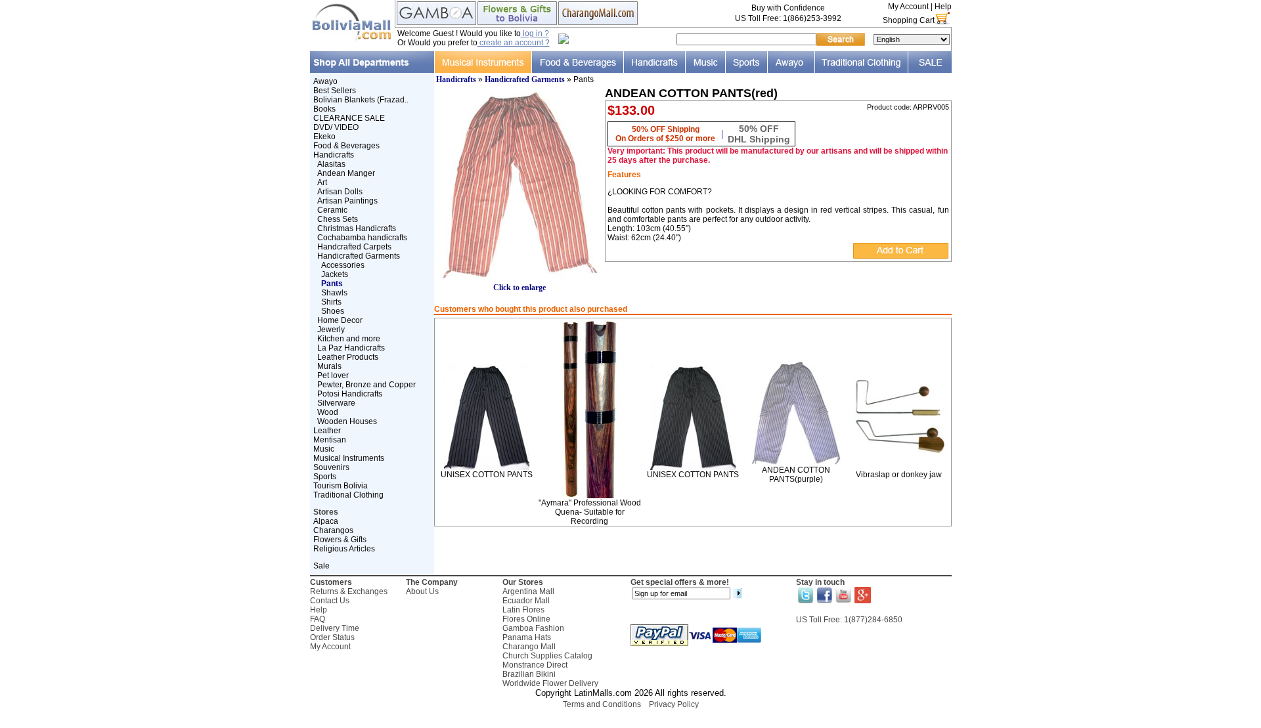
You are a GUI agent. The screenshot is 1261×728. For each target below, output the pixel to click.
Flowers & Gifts (339, 539)
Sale (321, 565)
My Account (908, 6)
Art (322, 182)
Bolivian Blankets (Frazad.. (361, 99)
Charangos (333, 530)
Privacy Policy (674, 704)
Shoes (332, 311)
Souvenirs (331, 467)
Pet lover (333, 375)
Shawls (334, 292)
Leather (327, 430)
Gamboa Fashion (533, 628)
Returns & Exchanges (348, 591)
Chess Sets (337, 219)
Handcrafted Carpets (354, 246)
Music (323, 449)
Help (943, 6)
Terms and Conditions (602, 704)
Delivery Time (334, 628)
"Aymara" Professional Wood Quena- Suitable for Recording (590, 512)
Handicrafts (333, 155)
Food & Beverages (346, 145)
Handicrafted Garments (358, 256)
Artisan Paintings (347, 200)
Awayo (325, 81)
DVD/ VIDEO (336, 127)
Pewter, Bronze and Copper (366, 384)
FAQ (317, 619)
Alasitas (331, 164)
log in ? (535, 33)
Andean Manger (346, 173)
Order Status (332, 637)
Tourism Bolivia (340, 485)
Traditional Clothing (348, 495)
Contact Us (329, 600)
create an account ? (513, 42)
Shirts (331, 302)
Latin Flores (523, 609)
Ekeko (324, 136)
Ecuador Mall (526, 600)
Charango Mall (529, 646)
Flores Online (526, 619)
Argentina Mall (528, 591)
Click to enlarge (519, 287)
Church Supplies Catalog (547, 655)
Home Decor (340, 320)
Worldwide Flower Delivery (550, 683)
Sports (324, 476)
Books (324, 109)
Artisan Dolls (340, 191)
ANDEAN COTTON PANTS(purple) (796, 474)
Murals (329, 366)
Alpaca (325, 521)
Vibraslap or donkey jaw (899, 474)
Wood (327, 412)
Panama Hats (526, 637)
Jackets (334, 274)
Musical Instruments (348, 458)
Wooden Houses (347, 421)
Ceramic (332, 210)
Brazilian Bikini (529, 674)
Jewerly (331, 329)
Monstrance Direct (534, 665)
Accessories (343, 265)
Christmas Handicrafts (356, 228)
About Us (422, 591)
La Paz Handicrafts (351, 348)
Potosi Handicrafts (349, 393)
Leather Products (347, 357)
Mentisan (329, 439)
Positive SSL (630, 721)
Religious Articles (344, 548)
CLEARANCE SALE (349, 118)
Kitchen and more (348, 338)
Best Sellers (334, 90)
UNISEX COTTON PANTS (487, 474)
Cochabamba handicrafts (362, 237)
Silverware (336, 403)
